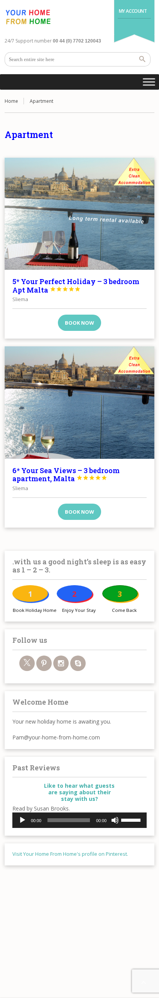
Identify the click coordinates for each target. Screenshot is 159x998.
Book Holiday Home (34, 610)
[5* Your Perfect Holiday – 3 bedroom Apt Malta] (79, 214)
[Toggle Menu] (149, 81)
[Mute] (115, 820)
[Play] (22, 820)
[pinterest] (44, 663)
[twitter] (27, 663)
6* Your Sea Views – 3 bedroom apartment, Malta (66, 475)
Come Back (124, 610)
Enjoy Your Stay (79, 610)
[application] (79, 820)
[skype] (78, 663)
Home (11, 101)
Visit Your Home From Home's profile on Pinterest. (70, 853)
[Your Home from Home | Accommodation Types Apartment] (28, 17)
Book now (79, 322)
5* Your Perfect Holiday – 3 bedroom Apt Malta (75, 286)
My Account (133, 11)
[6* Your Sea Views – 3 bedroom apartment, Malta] (79, 402)
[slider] (132, 819)
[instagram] (61, 663)
